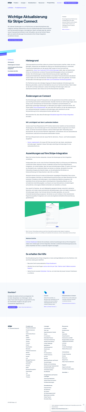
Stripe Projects (47, 397)
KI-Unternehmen (48, 352)
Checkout (28, 339)
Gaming (46, 358)
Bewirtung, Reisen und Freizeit (51, 360)
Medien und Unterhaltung (50, 364)
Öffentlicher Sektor (48, 369)
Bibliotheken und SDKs (49, 395)
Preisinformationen (30, 330)
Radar (27, 367)
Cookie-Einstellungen (67, 347)
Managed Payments (30, 360)
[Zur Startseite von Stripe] (9, 326)
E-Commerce (47, 336)
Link (27, 358)
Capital (27, 337)
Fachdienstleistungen (49, 367)
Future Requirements (39, 107)
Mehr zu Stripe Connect (50, 306)
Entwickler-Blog (47, 399)
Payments (28, 363)
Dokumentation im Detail (68, 303)
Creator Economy (48, 354)
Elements (28, 348)
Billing (27, 335)
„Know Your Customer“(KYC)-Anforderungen (46, 70)
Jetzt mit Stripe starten (15, 40)
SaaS (45, 351)
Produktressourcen (20, 7)
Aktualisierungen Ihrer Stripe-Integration (62, 114)
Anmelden (59, 2)
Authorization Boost (30, 333)
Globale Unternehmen (49, 341)
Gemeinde (64, 334)
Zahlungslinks (29, 362)
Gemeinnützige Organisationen (51, 366)
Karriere (64, 356)
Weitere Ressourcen (67, 348)
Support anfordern (66, 367)
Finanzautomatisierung (49, 339)
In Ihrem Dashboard (31, 242)
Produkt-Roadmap (66, 354)
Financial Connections (31, 350)
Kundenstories (65, 330)
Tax (27, 373)
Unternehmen (47, 328)
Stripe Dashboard (51, 263)
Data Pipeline (29, 347)
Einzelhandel (47, 371)
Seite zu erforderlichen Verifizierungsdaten (58, 79)
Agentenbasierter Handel (50, 332)
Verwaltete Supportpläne (68, 369)
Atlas (27, 332)
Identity (28, 352)
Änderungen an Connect (14, 64)
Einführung (10, 59)
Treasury (28, 377)
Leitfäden (10, 7)
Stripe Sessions (66, 336)
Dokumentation (47, 387)
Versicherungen (47, 362)
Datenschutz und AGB (67, 337)
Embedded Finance (48, 337)
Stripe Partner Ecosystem (50, 380)
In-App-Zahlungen (48, 343)
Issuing (27, 356)
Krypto (27, 345)
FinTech (46, 356)
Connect (28, 343)
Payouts (28, 365)
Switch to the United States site (59, 408)
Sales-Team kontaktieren (70, 2)
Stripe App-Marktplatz (49, 378)
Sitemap (64, 345)
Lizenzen (64, 343)
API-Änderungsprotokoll (49, 393)
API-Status (46, 391)
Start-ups (46, 330)
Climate (27, 341)
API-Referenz (47, 389)
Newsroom (64, 358)
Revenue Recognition (31, 369)
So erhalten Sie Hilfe (13, 71)
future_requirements (34, 142)
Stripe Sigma (29, 371)
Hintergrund (11, 62)
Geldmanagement (48, 347)
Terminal (28, 375)
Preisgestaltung (50, 2)
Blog (63, 332)
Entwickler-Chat (45, 271)
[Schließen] (83, 405)
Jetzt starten (12, 307)
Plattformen (47, 349)
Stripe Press (65, 359)
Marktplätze (47, 345)
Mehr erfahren (65, 29)
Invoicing (28, 354)
